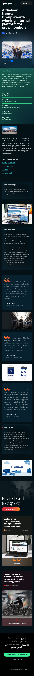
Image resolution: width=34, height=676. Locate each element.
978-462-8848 (17, 671)
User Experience (8, 166)
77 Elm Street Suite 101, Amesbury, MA (17, 669)
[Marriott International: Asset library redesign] (17, 541)
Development (7, 172)
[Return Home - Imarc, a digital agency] (7, 3)
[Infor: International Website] (17, 598)
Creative (5, 169)
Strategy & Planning (9, 162)
